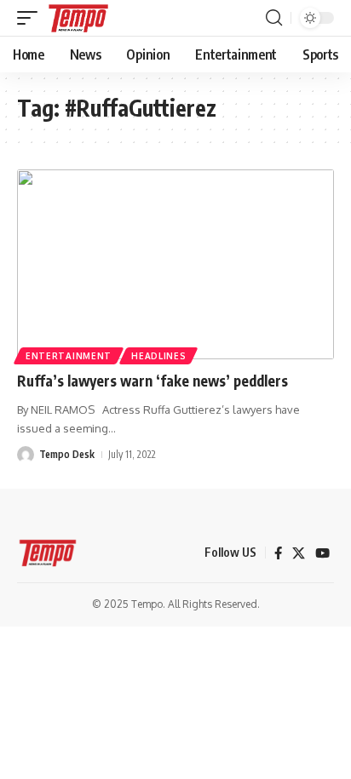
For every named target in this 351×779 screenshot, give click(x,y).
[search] (274, 18)
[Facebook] (278, 553)
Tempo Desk (67, 454)
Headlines (158, 356)
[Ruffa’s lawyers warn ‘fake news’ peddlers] (175, 264)
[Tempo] (78, 18)
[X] (298, 553)
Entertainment (69, 356)
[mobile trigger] (31, 18)
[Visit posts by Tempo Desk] (25, 454)
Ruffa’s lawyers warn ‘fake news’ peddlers (152, 380)
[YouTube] (322, 553)
